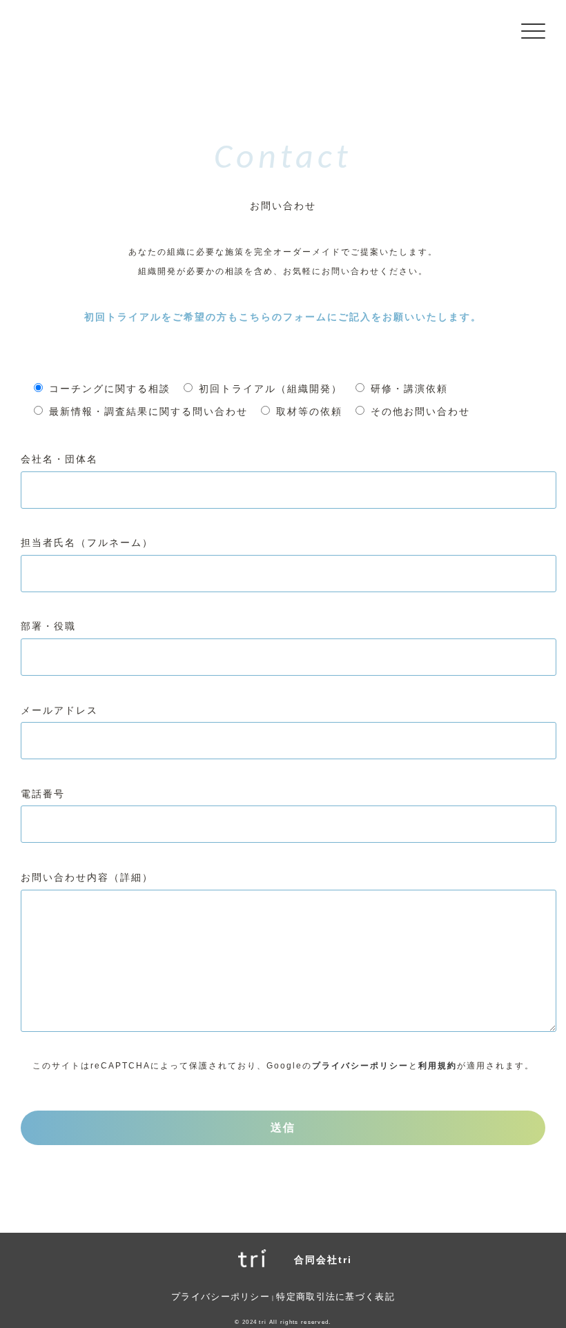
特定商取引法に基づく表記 (335, 1296)
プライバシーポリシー (360, 1066)
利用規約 (437, 1066)
